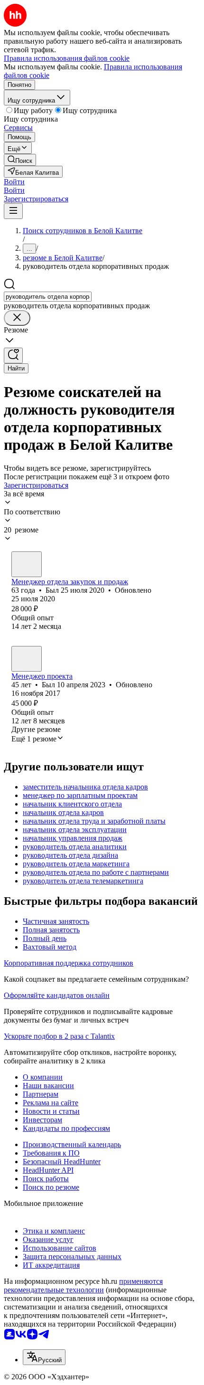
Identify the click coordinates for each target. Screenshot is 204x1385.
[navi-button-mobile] (13, 211)
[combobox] (48, 297)
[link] (20, 160)
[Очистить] (17, 318)
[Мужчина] (26, 564)
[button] (14, 182)
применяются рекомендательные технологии (83, 1285)
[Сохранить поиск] (13, 355)
